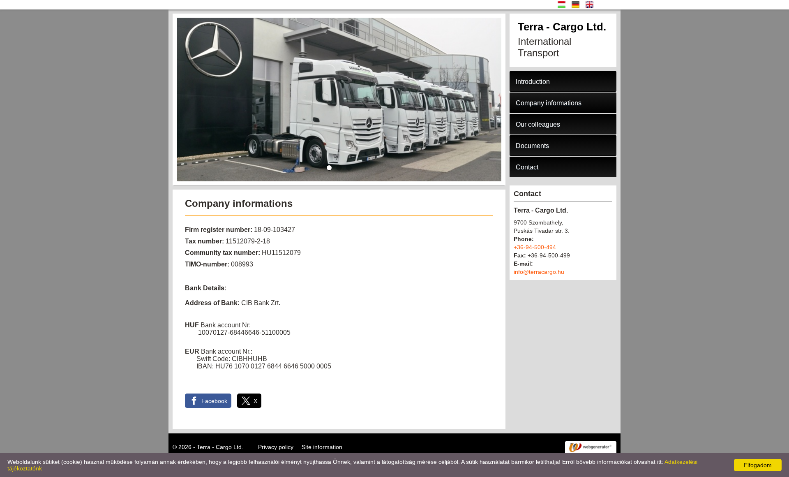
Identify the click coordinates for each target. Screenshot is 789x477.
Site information (322, 447)
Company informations (548, 103)
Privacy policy (275, 447)
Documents (532, 145)
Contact (527, 167)
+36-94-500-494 (535, 247)
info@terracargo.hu (539, 272)
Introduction (533, 81)
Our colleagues (538, 124)
